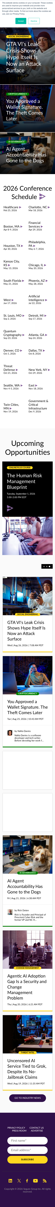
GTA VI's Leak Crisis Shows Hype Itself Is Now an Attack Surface (23, 57)
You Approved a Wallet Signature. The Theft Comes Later (27, 707)
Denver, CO (11, 350)
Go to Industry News (28, 1098)
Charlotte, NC (38, 207)
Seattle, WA (12, 385)
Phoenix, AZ (37, 280)
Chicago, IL (36, 265)
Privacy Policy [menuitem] (16, 1128)
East (31, 385)
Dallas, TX (35, 350)
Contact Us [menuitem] (36, 1128)
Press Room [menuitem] (19, 1131)
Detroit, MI (36, 315)
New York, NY (38, 369)
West (7, 300)
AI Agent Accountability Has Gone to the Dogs (26, 155)
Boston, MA (12, 226)
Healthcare (11, 207)
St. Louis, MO (13, 315)
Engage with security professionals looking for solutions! (21, 487)
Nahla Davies (24, 731)
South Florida (12, 280)
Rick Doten (23, 910)
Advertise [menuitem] (37, 1131)
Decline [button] (34, 21)
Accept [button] (21, 21)
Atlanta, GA (36, 335)
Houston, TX (12, 245)
